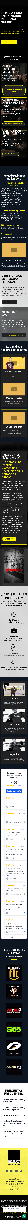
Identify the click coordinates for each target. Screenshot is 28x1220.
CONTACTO (14, 1189)
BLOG (14, 1186)
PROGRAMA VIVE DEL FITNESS (14, 1183)
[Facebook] (6, 1171)
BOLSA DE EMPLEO (14, 1188)
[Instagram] (11, 1171)
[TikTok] (21, 1171)
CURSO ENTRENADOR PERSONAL (14, 1181)
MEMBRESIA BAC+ (14, 1184)
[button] (25, 3)
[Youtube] (16, 1171)
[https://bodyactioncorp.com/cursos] (14, 1158)
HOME (14, 1178)
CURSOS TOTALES (14, 1180)
